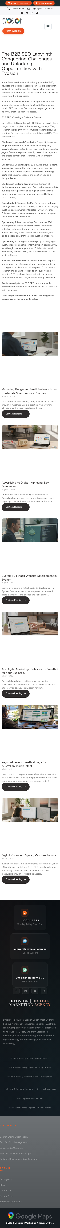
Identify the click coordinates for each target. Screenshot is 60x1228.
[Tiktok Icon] (44, 991)
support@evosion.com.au (30, 949)
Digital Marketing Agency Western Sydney (29, 855)
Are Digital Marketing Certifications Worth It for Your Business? (30, 671)
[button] (48, 26)
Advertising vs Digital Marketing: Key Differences (25, 484)
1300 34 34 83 (30, 920)
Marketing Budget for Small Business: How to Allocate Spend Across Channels (29, 391)
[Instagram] (25, 991)
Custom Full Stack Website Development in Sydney (29, 577)
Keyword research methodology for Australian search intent (24, 764)
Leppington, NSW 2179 (30, 977)
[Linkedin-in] (34, 991)
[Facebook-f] (16, 991)
